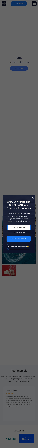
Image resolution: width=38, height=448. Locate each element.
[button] (33, 198)
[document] (19, 224)
